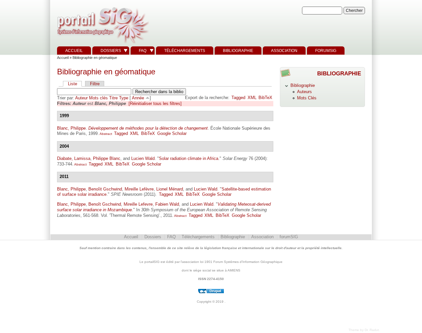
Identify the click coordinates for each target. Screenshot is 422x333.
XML (252, 97)
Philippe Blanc (106, 158)
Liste (72, 83)
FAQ (142, 50)
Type (123, 97)
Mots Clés (306, 97)
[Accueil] (102, 43)
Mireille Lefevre (138, 204)
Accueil (74, 50)
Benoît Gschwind (104, 204)
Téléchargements (184, 50)
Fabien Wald (167, 204)
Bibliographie (238, 50)
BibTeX (265, 97)
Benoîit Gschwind (105, 189)
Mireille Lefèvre (139, 189)
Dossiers (111, 50)
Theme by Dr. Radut (363, 330)
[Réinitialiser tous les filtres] (155, 103)
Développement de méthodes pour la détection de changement (148, 128)
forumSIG (325, 50)
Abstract (105, 134)
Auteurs (304, 91)
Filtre (95, 83)
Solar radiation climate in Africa (188, 158)
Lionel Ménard (169, 189)
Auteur (81, 97)
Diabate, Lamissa (73, 158)
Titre (113, 97)
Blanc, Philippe (71, 128)
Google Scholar (172, 133)
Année (138, 97)
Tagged (238, 97)
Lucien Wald (143, 158)
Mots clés (98, 97)
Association (284, 50)
